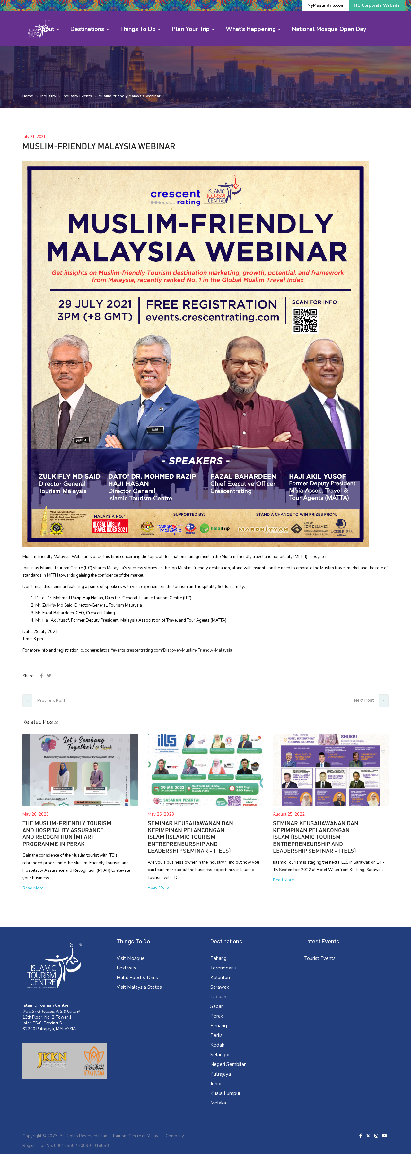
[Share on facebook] (42, 676)
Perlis (216, 1035)
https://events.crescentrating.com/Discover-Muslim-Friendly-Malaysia (166, 650)
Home (27, 96)
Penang (218, 1026)
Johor (216, 1083)
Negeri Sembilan (228, 1064)
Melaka (218, 1103)
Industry (48, 96)
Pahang (218, 958)
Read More (32, 888)
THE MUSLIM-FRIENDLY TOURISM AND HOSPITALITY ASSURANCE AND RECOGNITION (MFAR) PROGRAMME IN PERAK (66, 833)
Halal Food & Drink (137, 977)
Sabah (217, 1006)
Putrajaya (220, 1074)
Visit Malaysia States (139, 987)
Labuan (218, 997)
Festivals (126, 968)
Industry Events (77, 96)
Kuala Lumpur (225, 1093)
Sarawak (219, 987)
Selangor (220, 1054)
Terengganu (223, 968)
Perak (216, 1016)
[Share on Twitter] (49, 676)
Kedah (217, 1045)
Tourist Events (320, 958)
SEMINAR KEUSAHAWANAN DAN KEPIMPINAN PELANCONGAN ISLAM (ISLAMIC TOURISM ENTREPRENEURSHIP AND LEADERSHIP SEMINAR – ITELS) (190, 836)
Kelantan (220, 977)
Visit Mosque (131, 958)
